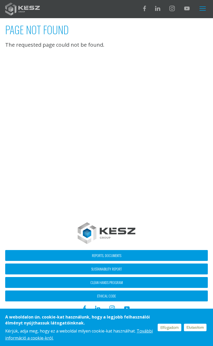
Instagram (172, 8)
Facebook (144, 8)
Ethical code (106, 296)
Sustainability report (106, 269)
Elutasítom (195, 327)
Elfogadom (169, 327)
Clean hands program (106, 282)
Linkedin (157, 8)
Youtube (187, 8)
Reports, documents (106, 255)
